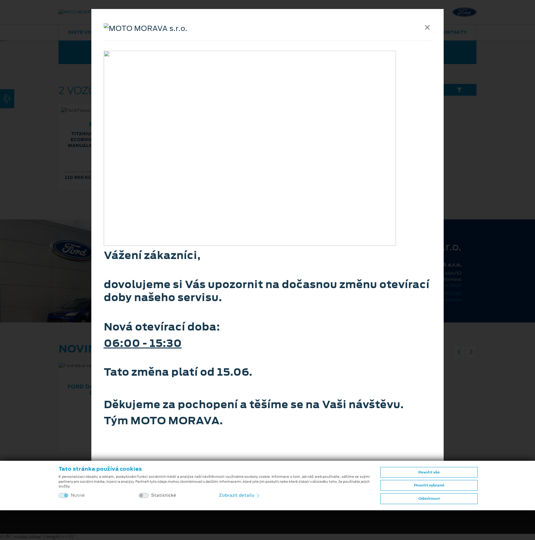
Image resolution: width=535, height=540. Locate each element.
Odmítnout (429, 498)
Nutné (78, 495)
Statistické (163, 495)
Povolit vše (429, 472)
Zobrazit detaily (237, 495)
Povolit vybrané (429, 485)
